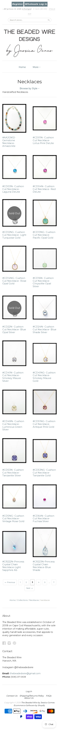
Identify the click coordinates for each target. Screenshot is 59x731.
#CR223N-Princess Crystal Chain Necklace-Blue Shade (44, 565)
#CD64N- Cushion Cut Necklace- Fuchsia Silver (43, 518)
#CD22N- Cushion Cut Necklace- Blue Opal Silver (14, 329)
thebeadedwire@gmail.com (25, 673)
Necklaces (34, 600)
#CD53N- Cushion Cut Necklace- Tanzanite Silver (13, 472)
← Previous (10, 582)
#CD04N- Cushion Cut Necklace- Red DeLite (44, 189)
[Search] (49, 20)
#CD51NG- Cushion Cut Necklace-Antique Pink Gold (44, 424)
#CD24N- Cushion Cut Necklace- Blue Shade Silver (44, 329)
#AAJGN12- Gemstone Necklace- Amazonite (9, 141)
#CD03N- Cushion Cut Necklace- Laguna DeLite (13, 189)
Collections (22, 600)
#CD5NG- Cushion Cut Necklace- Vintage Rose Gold (13, 518)
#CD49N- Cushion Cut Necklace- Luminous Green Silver (13, 425)
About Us (28, 698)
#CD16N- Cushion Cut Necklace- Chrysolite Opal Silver (43, 282)
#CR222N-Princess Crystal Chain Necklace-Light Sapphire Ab (13, 565)
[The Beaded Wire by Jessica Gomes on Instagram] (9, 643)
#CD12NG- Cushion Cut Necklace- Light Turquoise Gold (14, 235)
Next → (29, 588)
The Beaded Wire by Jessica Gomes (37, 702)
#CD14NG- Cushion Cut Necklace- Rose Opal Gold (14, 281)
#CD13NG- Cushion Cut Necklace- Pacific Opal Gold (44, 235)
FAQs (48, 696)
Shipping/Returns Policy (32, 696)
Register (17, 4)
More (36, 67)
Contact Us (11, 696)
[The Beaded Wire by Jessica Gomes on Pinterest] (14, 643)
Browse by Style (29, 88)
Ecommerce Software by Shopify (29, 705)
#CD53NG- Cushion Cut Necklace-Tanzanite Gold (44, 472)
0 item (40, 9)
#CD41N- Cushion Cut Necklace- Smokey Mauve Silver (12, 376)
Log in (29, 691)
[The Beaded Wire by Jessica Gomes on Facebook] (4, 643)
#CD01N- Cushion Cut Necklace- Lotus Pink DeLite (43, 140)
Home (22, 67)
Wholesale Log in (36, 4)
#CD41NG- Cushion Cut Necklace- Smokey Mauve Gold (44, 376)
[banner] (29, 43)
